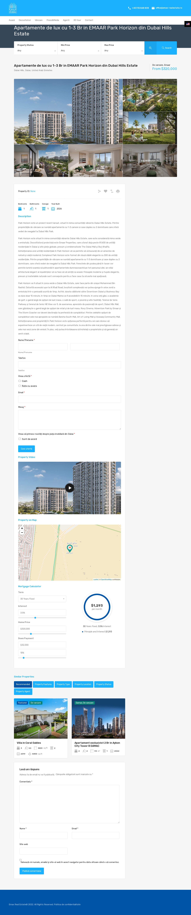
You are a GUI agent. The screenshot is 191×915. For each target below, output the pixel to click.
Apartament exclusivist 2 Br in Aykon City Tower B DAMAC (97, 744)
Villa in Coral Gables (29, 742)
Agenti (66, 20)
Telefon (22, 358)
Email (21, 392)
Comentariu (26, 781)
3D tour (77, 20)
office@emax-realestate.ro (169, 8)
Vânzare (39, 20)
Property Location (83, 684)
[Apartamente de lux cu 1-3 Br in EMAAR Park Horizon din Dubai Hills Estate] (70, 549)
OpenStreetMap (106, 579)
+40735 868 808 (140, 8)
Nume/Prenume (26, 340)
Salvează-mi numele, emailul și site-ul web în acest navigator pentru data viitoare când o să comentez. (70, 862)
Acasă (12, 20)
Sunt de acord (29, 439)
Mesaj (21, 407)
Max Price (109, 45)
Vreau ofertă (25, 376)
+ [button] (22, 528)
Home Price (24, 622)
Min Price (65, 45)
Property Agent (23, 691)
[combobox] (35, 51)
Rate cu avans (29, 386)
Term (21, 592)
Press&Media (53, 20)
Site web (24, 844)
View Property (41, 730)
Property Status (25, 45)
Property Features (43, 684)
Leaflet (96, 579)
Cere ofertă (26, 449)
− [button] (22, 532)
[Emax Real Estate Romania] (13, 12)
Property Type (63, 684)
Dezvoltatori (25, 20)
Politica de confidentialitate (67, 904)
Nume (23, 828)
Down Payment (26, 638)
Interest (22, 606)
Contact (89, 20)
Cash (24, 381)
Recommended (23, 684)
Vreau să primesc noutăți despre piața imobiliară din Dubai (46, 434)
